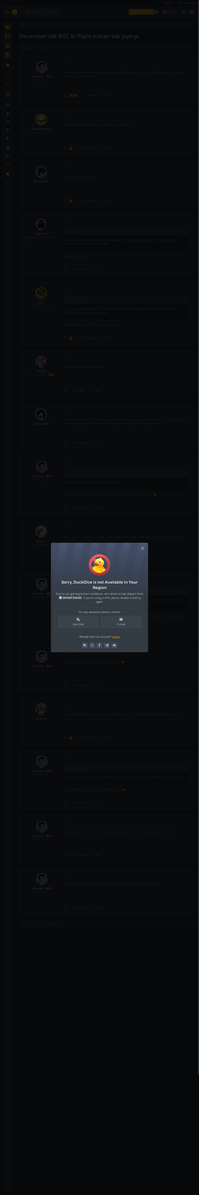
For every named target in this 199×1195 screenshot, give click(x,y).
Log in (116, 636)
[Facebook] (99, 645)
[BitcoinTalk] (85, 645)
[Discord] (114, 645)
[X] (92, 645)
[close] (142, 548)
